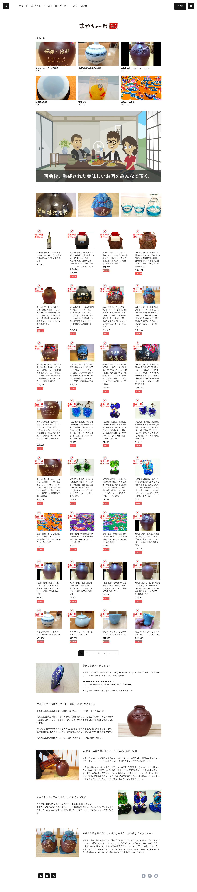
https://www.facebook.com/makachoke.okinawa (144, 876)
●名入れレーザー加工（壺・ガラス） (50, 6)
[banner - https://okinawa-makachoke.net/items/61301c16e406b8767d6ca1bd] (141, 205)
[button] (180, 6)
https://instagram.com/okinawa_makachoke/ (150, 876)
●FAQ (84, 6)
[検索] (6, 6)
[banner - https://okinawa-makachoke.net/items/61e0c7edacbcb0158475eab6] (98, 205)
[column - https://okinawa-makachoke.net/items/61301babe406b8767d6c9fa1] (57, 842)
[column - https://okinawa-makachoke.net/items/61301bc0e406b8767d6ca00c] (139, 721)
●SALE (74, 6)
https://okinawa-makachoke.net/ (156, 876)
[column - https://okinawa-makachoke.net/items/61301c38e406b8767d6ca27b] (57, 678)
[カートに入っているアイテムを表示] (191, 6)
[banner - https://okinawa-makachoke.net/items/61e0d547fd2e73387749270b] (56, 205)
